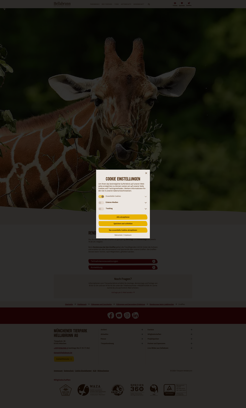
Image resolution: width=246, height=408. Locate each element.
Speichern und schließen (123, 224)
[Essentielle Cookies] (145, 196)
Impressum (127, 235)
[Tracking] (145, 209)
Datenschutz (119, 235)
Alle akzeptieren (123, 217)
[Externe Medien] (145, 202)
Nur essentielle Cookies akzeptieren (123, 230)
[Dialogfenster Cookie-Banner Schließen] (146, 173)
